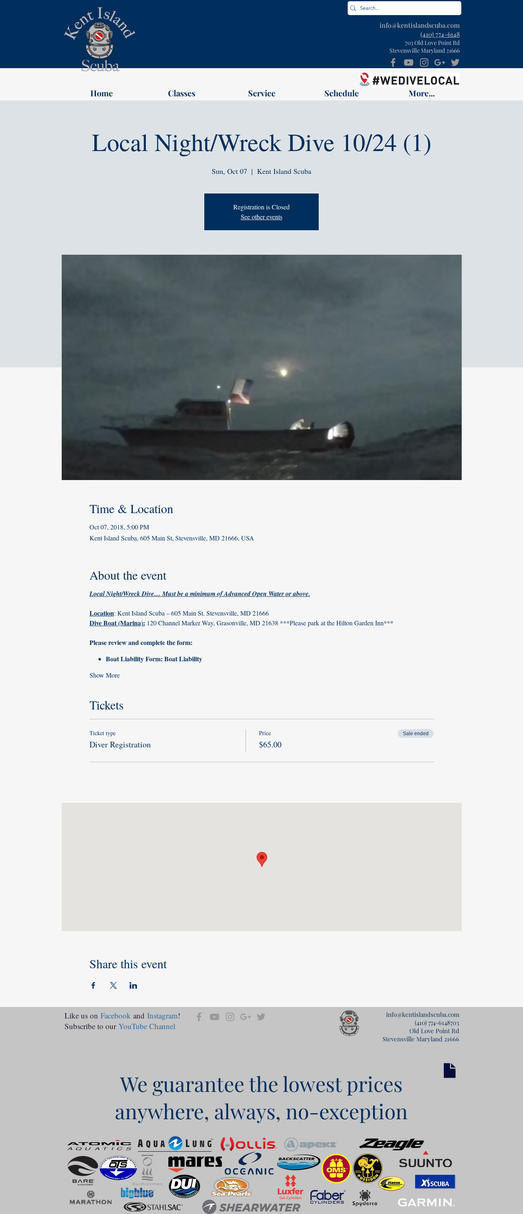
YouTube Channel (146, 1026)
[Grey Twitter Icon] (455, 62)
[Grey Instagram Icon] (424, 62)
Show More (104, 675)
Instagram (162, 1015)
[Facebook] (393, 62)
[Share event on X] (113, 985)
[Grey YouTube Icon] (408, 62)
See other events (261, 216)
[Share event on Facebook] (93, 985)
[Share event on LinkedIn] (133, 985)
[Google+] (439, 62)
